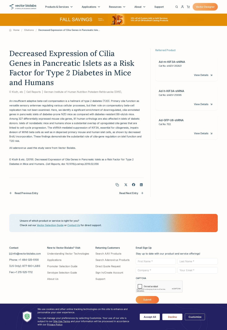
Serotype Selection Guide (62, 272)
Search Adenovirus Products (112, 259)
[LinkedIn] (141, 184)
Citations (29, 30)
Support (159, 6)
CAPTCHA (141, 278)
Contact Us (73, 225)
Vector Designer (205, 6)
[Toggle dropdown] (71, 7)
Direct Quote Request (107, 266)
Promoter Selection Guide (62, 266)
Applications (89, 6)
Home (16, 30)
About (137, 6)
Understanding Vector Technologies (68, 253)
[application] (113, 317)
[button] (176, 6)
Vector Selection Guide (50, 225)
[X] (126, 184)
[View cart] (188, 6)
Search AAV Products (108, 253)
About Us (52, 278)
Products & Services (57, 6)
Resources (115, 6)
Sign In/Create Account (109, 272)
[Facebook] (133, 184)
